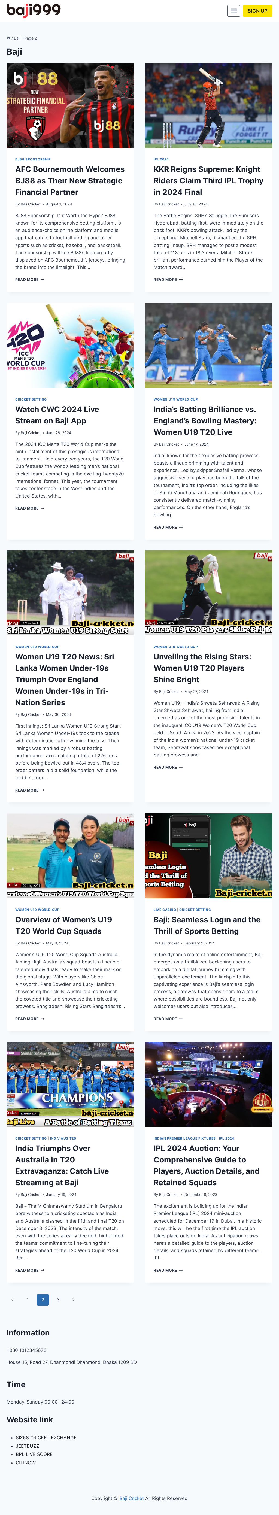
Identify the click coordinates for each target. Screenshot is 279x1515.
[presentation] (70, 105)
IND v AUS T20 (63, 1138)
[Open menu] (233, 10)
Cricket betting (31, 399)
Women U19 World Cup (176, 399)
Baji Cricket (31, 204)
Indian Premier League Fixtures (185, 1138)
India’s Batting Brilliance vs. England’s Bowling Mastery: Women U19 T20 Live (205, 421)
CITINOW (26, 1462)
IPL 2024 (161, 159)
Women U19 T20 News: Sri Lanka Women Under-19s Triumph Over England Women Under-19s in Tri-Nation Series (64, 679)
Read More (29, 279)
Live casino (165, 910)
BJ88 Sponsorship (33, 159)
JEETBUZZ (27, 1446)
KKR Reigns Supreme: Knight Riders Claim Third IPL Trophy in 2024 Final (208, 181)
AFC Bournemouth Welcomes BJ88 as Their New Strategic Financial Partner (70, 181)
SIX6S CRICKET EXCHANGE (46, 1437)
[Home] (8, 38)
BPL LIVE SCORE (34, 1454)
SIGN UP (258, 11)
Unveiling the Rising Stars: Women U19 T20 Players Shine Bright (202, 668)
